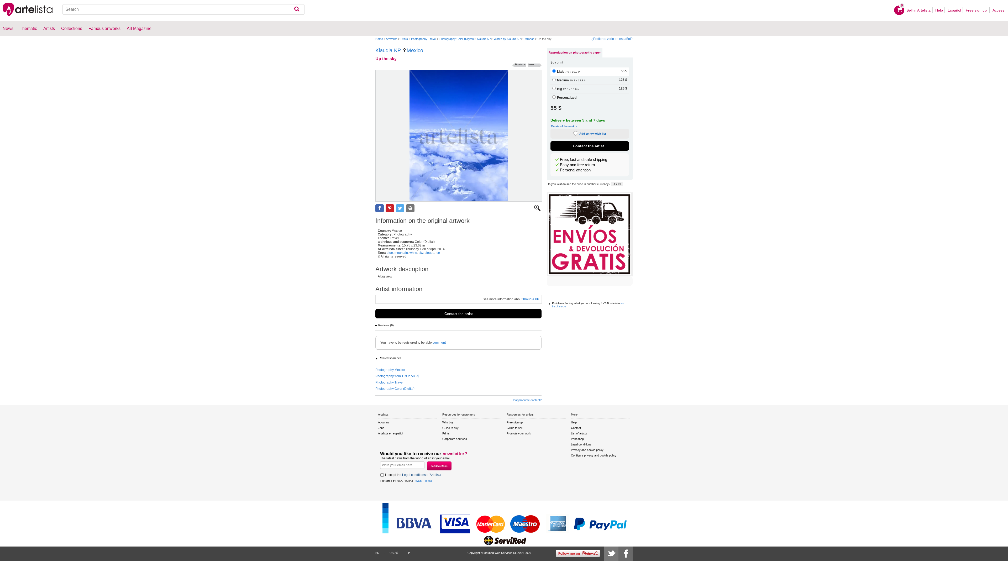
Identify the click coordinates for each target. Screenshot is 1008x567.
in (409, 552)
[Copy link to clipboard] (410, 208)
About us (383, 422)
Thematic (28, 28)
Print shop (577, 438)
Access (998, 10)
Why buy (448, 422)
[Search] (296, 9)
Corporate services (454, 438)
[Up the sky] (459, 135)
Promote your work (519, 433)
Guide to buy (450, 427)
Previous (520, 64)
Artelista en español (390, 433)
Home (379, 38)
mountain (401, 253)
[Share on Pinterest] (390, 208)
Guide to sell (514, 427)
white (413, 253)
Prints (404, 38)
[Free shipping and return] (590, 234)
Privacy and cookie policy (587, 450)
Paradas (529, 38)
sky (421, 253)
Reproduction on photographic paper (575, 52)
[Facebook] (625, 554)
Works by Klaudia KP (507, 38)
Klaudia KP (484, 38)
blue (390, 253)
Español (954, 10)
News (8, 28)
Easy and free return (577, 165)
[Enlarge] (537, 210)
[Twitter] (611, 554)
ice (438, 253)
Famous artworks (104, 28)
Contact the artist (458, 314)
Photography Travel (423, 38)
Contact (576, 427)
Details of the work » (564, 126)
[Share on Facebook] (379, 208)
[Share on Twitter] (400, 208)
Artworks (391, 38)
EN (377, 552)
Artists (49, 28)
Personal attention (575, 170)
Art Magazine (139, 28)
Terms (428, 480)
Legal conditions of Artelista (421, 475)
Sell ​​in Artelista (918, 10)
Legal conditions (581, 444)
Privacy (418, 480)
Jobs (381, 427)
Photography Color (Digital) (456, 38)
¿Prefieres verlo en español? (612, 39)
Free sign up (977, 10)
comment (439, 342)
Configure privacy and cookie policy (593, 455)
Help (939, 10)
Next (531, 64)
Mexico (415, 50)
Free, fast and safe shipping (583, 160)
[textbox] (183, 9)
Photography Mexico (390, 370)
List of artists (579, 433)
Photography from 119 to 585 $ (397, 376)
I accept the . (413, 475)
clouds (429, 253)
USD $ (617, 184)
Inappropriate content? (527, 400)
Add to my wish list (592, 133)
